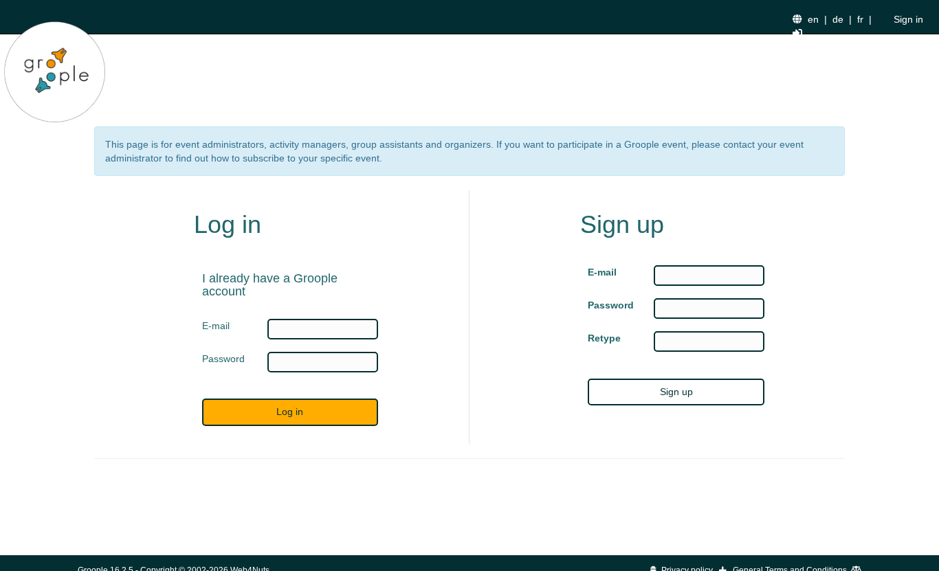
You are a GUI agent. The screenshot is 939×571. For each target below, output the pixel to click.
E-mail (602, 272)
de (837, 19)
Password (610, 305)
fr (860, 19)
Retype (604, 338)
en (813, 19)
